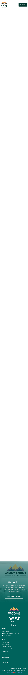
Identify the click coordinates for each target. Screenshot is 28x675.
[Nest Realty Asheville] (4, 6)
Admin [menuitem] (3, 670)
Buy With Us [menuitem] (5, 642)
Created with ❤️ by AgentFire (14, 672)
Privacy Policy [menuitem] (9, 670)
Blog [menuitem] (3, 660)
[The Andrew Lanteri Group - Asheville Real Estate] (4, 3)
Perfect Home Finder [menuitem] (8, 649)
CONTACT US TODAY (13, 596)
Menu (23, 4)
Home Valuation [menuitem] (6, 635)
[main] (14, 285)
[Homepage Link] (14, 611)
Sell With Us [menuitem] (5, 631)
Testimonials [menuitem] (5, 657)
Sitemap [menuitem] (16, 670)
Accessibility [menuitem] (22, 670)
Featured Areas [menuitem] (6, 646)
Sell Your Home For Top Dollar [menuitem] (11, 633)
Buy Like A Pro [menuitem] (6, 651)
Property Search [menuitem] (6, 644)
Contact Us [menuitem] (5, 662)
